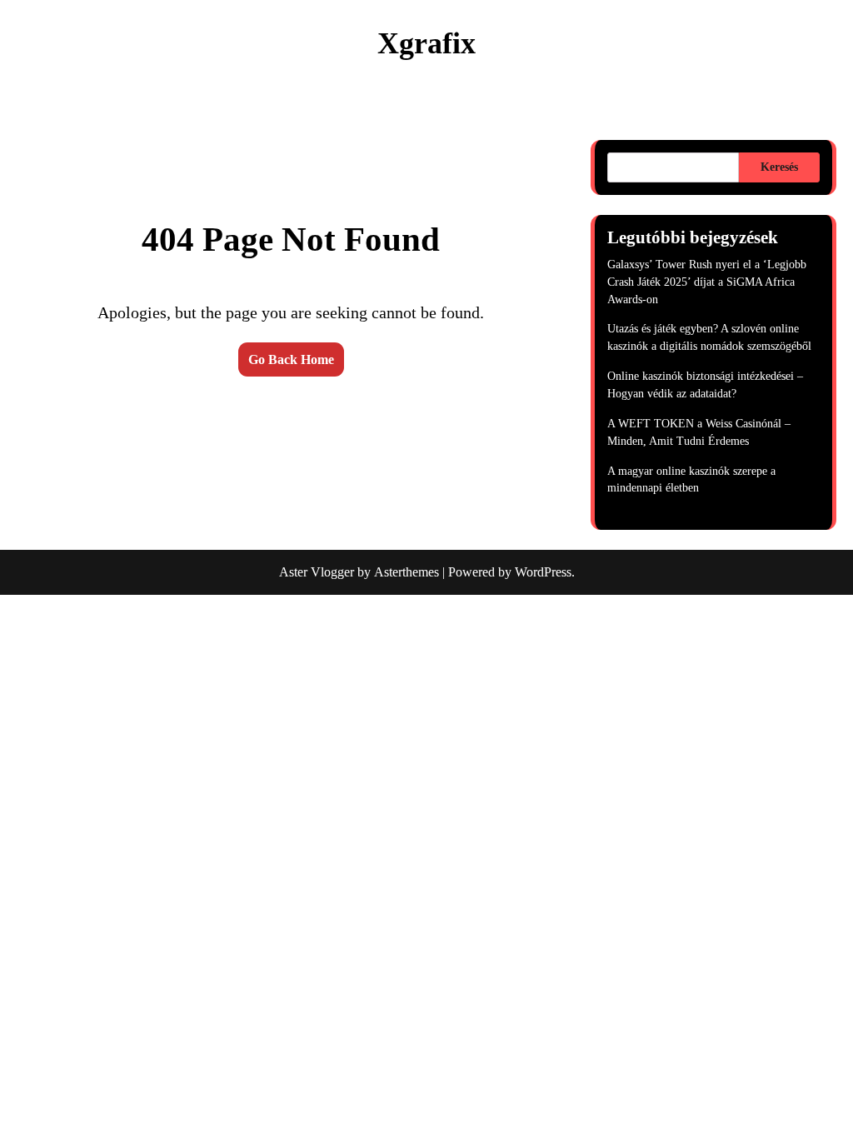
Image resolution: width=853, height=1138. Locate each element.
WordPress (543, 572)
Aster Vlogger (316, 572)
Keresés (779, 167)
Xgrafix (426, 43)
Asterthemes (406, 572)
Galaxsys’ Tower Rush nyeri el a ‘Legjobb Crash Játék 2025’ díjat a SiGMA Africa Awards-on (706, 282)
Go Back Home (291, 359)
